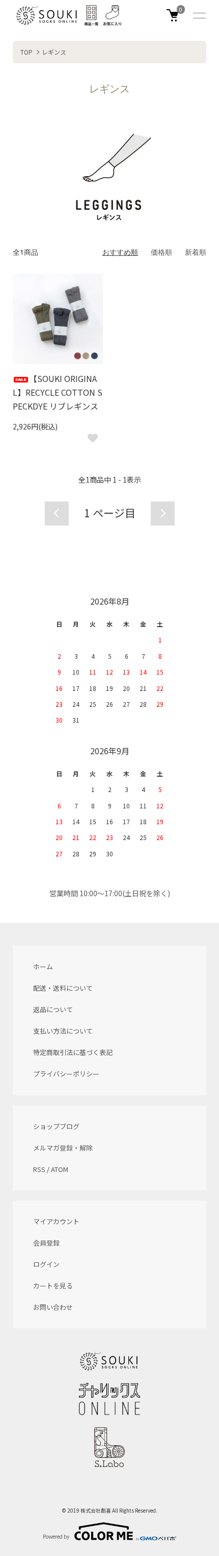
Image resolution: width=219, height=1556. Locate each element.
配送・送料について (63, 988)
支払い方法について (63, 1031)
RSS (39, 1169)
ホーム (43, 966)
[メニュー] (198, 15)
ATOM (59, 1169)
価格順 (161, 252)
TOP (26, 51)
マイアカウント (56, 1221)
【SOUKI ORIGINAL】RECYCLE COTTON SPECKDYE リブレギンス (57, 392)
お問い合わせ (53, 1307)
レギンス (54, 51)
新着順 (195, 252)
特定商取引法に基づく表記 (73, 1052)
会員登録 (46, 1243)
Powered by (56, 1536)
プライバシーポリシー (66, 1074)
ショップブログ (56, 1126)
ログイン (46, 1264)
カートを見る (53, 1285)
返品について (53, 1009)
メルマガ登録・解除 (63, 1148)
